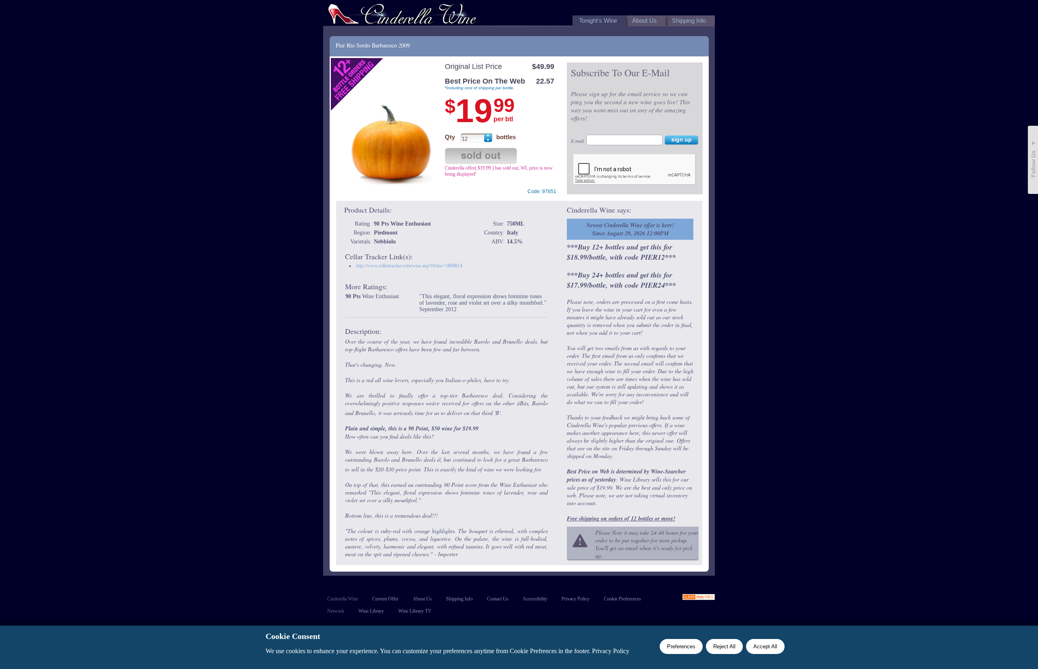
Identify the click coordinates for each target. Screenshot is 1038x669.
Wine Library (371, 611)
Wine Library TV (414, 611)
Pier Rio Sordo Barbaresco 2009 (373, 45)
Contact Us (497, 599)
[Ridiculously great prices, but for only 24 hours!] (402, 15)
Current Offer (385, 599)
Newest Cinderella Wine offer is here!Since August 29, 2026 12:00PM (630, 229)
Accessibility (535, 599)
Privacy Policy (576, 599)
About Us (422, 599)
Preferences (681, 646)
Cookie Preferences (622, 599)
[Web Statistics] (698, 597)
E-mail (577, 141)
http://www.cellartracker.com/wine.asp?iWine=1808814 (409, 266)
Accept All (765, 646)
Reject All (724, 646)
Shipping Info (459, 599)
